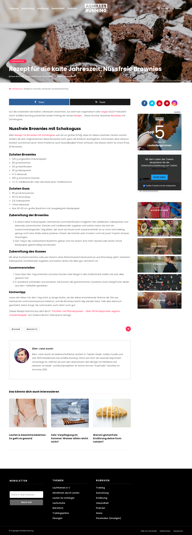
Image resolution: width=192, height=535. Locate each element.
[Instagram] (174, 103)
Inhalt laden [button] (159, 177)
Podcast (72, 8)
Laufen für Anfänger (63, 497)
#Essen (16, 329)
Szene (99, 513)
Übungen (57, 518)
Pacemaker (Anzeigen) (108, 518)
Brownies (116, 115)
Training (13, 8)
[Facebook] (144, 103)
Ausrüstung (27, 8)
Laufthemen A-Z (61, 487)
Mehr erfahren (159, 168)
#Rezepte (32, 329)
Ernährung (42, 8)
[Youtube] (159, 103)
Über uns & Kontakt (149, 531)
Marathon (57, 507)
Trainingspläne (60, 513)
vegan (104, 111)
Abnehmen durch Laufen (65, 492)
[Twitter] (152, 103)
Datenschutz (165, 531)
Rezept (78, 115)
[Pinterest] (167, 103)
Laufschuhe (58, 502)
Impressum (178, 531)
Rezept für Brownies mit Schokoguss (35, 135)
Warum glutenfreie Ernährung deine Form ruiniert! (107, 438)
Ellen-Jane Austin (66, 76)
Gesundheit (58, 8)
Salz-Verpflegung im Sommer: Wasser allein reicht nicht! (69, 438)
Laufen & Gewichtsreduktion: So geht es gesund (27, 436)
